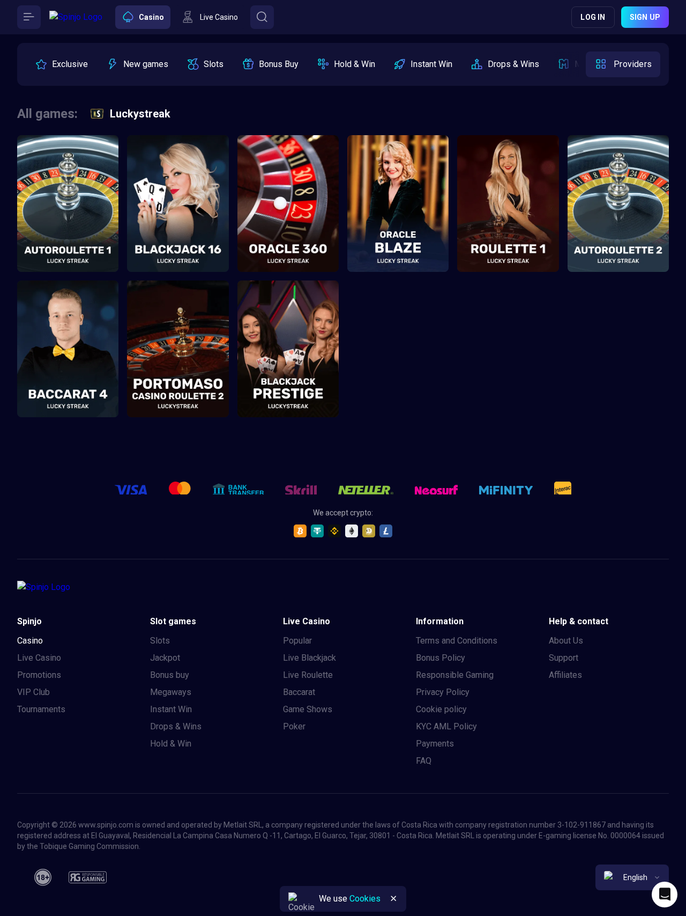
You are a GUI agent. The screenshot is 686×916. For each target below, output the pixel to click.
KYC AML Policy (446, 726)
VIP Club (33, 692)
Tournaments (41, 709)
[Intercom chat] (664, 894)
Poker (294, 726)
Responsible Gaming (455, 675)
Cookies (365, 898)
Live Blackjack (309, 658)
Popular (297, 641)
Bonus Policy (440, 658)
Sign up (645, 17)
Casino (30, 641)
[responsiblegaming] (88, 877)
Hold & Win (170, 743)
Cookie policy (441, 709)
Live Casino (39, 658)
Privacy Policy (442, 692)
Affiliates (565, 675)
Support (563, 658)
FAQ (423, 761)
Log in (592, 17)
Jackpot (165, 658)
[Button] (29, 17)
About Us (566, 641)
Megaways (170, 692)
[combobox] (632, 877)
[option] (61, 64)
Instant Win (171, 709)
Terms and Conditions (456, 641)
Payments (435, 743)
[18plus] (42, 877)
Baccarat (299, 692)
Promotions (39, 675)
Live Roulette (308, 675)
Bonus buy (169, 675)
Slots (160, 641)
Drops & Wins (176, 726)
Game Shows (307, 709)
